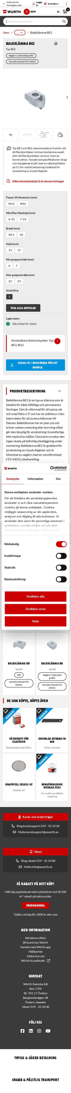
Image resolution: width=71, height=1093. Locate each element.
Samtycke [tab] (12, 478)
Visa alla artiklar (23, 308)
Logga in (39, 4)
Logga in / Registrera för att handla (37, 365)
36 (21, 234)
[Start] (12, 12)
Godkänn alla (35, 596)
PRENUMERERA (35, 905)
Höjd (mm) (12, 243)
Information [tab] (35, 478)
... (18, 32)
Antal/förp (12, 290)
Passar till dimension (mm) (21, 197)
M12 (12, 203)
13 (10, 250)
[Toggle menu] (66, 3)
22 (10, 281)
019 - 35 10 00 (39, 1006)
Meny (33, 11)
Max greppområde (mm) (20, 275)
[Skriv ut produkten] (55, 43)
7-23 (23, 219)
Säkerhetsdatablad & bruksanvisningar (38, 181)
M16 (23, 203)
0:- (62, 11)
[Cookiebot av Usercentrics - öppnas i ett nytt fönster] (50, 468)
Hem (6, 32)
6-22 (12, 219)
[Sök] (64, 21)
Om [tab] (58, 478)
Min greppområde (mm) (20, 259)
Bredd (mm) (13, 228)
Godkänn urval (35, 609)
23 (19, 281)
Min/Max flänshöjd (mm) (20, 212)
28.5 (11, 234)
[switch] (61, 556)
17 (19, 250)
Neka (35, 621)
